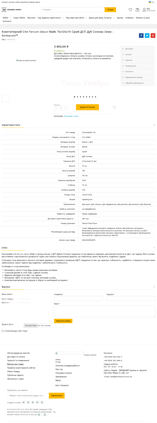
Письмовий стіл (9, 254)
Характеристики (11, 125)
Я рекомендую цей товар (16, 331)
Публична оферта (15, 375)
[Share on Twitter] (147, 35)
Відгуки (6, 286)
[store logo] (11, 9)
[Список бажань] (130, 9)
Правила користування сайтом (21, 368)
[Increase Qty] (65, 108)
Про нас (59, 369)
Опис (5, 247)
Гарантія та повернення (18, 360)
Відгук (58, 380)
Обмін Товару (13, 371)
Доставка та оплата (16, 357)
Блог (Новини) (62, 385)
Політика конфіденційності (68, 366)
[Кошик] (137, 9)
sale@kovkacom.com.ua (121, 376)
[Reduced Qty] (56, 108)
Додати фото (7, 324)
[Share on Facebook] (141, 35)
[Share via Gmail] (153, 35)
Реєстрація (151, 10)
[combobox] (73, 9)
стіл (94, 132)
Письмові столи (71, 116)
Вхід (148, 9)
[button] (74, 96)
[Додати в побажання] (114, 107)
